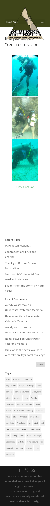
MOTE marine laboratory (23, 410)
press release (35, 417)
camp (21, 385)
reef (42, 423)
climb (39, 385)
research (25, 429)
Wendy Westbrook (16, 305)
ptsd (36, 423)
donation (17, 398)
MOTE (8, 410)
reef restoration (12, 429)
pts (30, 423)
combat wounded (22, 392)
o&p (15, 417)
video (37, 448)
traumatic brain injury (14, 448)
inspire (20, 404)
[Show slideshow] (25, 187)
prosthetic (10, 423)
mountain (39, 410)
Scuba (22, 435)
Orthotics (23, 417)
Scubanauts (10, 442)
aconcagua (17, 379)
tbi (42, 442)
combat (9, 392)
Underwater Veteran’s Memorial (24, 310)
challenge (30, 385)
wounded (10, 454)
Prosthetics (21, 423)
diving (8, 398)
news (8, 417)
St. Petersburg (32, 442)
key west (29, 404)
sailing (14, 435)
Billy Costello (11, 385)
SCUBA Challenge (34, 435)
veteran (29, 448)
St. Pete (21, 442)
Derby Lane (36, 392)
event (26, 398)
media (37, 404)
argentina (28, 379)
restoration (35, 429)
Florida (34, 398)
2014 (8, 379)
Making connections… (18, 245)
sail (7, 435)
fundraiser (10, 404)
